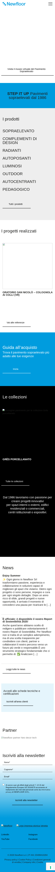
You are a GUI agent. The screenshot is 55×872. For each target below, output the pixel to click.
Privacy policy (10, 860)
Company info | (29, 862)
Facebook (33, 839)
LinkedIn (5, 834)
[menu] (50, 3)
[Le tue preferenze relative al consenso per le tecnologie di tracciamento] (50, 867)
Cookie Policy (25, 860)
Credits (40, 862)
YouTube (5, 839)
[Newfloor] (6, 825)
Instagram (33, 834)
